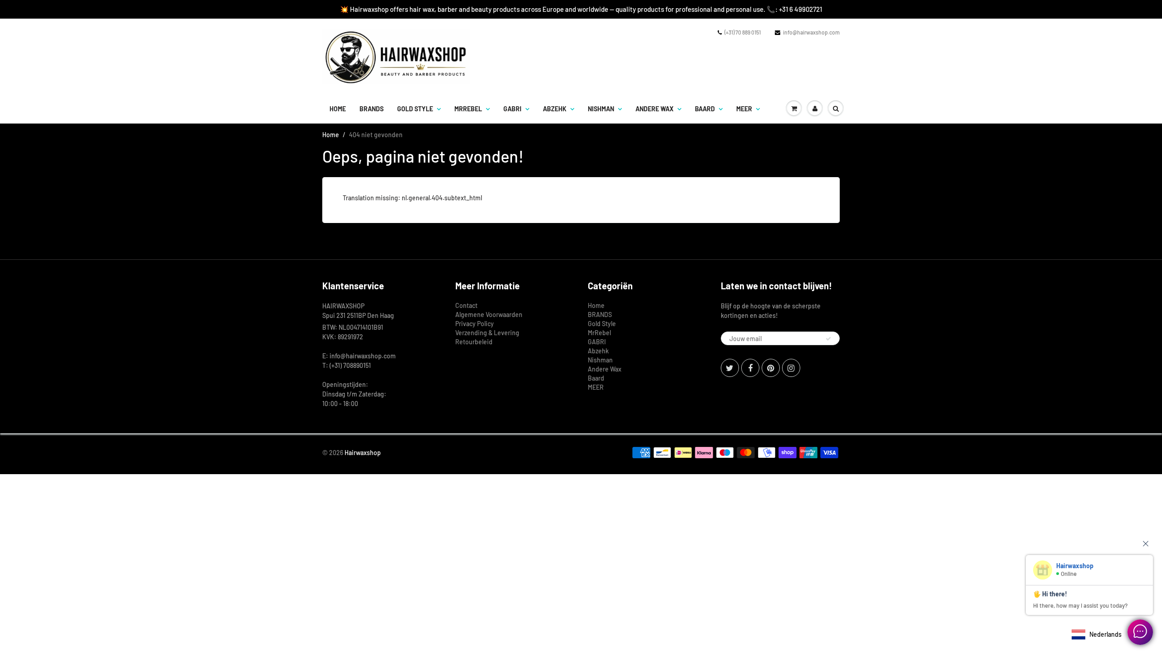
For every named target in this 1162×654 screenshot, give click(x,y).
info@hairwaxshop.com (811, 32)
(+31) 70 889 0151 (742, 32)
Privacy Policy (474, 323)
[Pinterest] (771, 368)
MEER (744, 109)
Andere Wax (654, 109)
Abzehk (554, 109)
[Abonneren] (828, 339)
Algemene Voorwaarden (488, 314)
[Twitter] (730, 368)
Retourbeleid (473, 342)
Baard (705, 109)
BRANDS (371, 109)
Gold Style (415, 109)
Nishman (601, 109)
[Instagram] (791, 368)
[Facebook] (750, 368)
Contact (466, 305)
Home (338, 109)
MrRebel (468, 109)
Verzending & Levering (487, 333)
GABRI (512, 109)
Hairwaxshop (363, 452)
